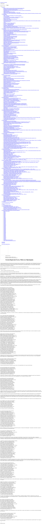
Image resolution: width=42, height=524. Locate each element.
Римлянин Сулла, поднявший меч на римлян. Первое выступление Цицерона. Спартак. (16, 31)
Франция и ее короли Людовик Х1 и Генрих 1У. (10, 106)
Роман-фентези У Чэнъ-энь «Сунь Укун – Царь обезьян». (12, 83)
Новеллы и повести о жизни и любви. (9, 79)
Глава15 (5, 222)
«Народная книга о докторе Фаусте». (9, 113)
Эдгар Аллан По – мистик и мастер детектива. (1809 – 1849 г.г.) (12, 174)
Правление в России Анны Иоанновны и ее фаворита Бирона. (12, 156)
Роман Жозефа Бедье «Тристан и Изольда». (10, 51)
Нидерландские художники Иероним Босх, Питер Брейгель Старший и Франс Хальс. (16, 104)
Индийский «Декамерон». (7, 77)
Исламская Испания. (6, 69)
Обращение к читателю (3, 2)
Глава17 (5, 223)
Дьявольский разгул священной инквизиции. (10, 53)
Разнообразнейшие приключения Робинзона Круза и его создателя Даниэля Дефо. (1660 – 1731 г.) (17, 142)
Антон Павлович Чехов (7, 203)
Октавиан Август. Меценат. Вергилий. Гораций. (10, 36)
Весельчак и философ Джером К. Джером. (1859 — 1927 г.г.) (12, 207)
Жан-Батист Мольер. (6, 131)
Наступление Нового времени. (8, 134)
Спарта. (5, 22)
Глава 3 (5, 213)
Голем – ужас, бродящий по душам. (8, 105)
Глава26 (5, 230)
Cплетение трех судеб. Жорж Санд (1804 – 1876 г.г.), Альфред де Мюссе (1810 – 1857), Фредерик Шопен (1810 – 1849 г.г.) (21, 166)
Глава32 (5, 234)
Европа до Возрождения (5, 45)
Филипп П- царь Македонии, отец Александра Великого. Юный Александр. (14, 27)
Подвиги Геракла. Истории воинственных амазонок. (11, 17)
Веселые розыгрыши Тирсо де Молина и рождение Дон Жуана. (12, 123)
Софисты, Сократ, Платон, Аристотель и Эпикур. (11, 26)
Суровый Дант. (6, 59)
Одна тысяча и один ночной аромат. (9, 65)
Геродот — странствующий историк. (9, 24)
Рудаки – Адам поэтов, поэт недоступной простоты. (11, 66)
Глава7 (4, 216)
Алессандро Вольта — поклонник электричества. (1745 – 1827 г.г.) (13, 148)
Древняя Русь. (6, 54)
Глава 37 (5, 238)
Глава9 (4, 217)
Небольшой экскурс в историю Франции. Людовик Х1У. (11, 129)
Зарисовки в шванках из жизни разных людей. (10, 111)
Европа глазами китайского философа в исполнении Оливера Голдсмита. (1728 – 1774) (16, 145)
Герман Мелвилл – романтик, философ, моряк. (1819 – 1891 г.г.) (12, 172)
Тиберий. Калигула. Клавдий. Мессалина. (9, 38)
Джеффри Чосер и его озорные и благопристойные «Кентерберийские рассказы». (15, 61)
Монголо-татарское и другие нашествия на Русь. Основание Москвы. (13, 55)
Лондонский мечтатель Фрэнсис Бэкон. (9, 119)
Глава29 (5, 232)
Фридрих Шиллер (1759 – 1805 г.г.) (8, 153)
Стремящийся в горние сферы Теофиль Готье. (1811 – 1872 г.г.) (12, 167)
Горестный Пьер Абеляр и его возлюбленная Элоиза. (11, 57)
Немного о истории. (6, 88)
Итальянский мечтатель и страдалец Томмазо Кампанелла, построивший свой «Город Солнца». (17, 121)
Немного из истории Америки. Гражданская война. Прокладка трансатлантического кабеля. (16, 209)
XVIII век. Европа (4, 133)
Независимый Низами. (7, 68)
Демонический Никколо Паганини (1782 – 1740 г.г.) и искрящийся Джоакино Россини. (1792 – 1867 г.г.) (18, 178)
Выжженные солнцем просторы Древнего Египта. (11, 9)
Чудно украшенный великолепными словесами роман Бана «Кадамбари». (14, 78)
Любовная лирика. (6, 52)
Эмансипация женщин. (7, 192)
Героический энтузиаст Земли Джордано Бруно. (10, 96)
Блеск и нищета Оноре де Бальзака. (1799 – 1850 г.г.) (11, 164)
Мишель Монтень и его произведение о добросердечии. (11, 109)
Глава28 (5, 231)
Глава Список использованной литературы (10, 240)
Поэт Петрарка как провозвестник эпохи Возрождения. (11, 89)
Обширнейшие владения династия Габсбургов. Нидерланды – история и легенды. (15, 103)
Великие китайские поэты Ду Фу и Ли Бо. (10, 82)
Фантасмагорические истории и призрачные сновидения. (12, 81)
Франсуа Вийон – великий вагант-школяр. (10, 62)
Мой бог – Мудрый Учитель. (8, 43)
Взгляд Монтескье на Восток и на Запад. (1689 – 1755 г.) (11, 137)
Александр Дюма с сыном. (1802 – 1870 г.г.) (10, 165)
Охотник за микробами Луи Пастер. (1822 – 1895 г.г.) (11, 191)
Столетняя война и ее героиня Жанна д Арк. (10, 60)
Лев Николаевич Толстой (7, 205)
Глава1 (4, 211)
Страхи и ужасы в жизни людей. (8, 154)
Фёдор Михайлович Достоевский (8, 202)
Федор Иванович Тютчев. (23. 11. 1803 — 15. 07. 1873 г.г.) (12, 196)
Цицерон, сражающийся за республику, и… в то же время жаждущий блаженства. (15, 34)
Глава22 (5, 227)
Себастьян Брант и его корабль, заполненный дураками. (11, 112)
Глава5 (4, 214)
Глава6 (4, 215)
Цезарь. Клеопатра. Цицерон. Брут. (8, 32)
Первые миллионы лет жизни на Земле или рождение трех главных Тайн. (14, 8)
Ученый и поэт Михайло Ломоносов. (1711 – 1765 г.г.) (11, 157)
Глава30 (5, 233)
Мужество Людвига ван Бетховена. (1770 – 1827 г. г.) (11, 177)
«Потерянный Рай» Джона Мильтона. (9, 127)
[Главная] (2, 258)
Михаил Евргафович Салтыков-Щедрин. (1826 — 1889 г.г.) (12, 199)
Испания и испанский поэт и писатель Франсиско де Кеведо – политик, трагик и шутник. (16, 122)
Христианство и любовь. (7, 44)
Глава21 (5, 226)
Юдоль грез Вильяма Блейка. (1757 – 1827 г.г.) (10, 144)
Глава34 (5, 236)
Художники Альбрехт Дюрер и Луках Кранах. (10, 114)
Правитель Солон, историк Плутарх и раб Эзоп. (10, 19)
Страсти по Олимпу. (6, 16)
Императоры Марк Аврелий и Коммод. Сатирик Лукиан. (12, 40)
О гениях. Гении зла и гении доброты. (9, 94)
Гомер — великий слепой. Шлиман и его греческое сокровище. (12, 15)
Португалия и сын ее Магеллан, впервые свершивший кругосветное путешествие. (15, 99)
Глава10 (5, 218)
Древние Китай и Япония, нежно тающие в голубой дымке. (12, 12)
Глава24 (5, 228)
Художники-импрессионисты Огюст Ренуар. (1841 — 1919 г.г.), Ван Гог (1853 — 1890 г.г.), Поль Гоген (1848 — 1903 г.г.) (21, 189)
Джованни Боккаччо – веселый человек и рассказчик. (11, 91)
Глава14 (5, 221)
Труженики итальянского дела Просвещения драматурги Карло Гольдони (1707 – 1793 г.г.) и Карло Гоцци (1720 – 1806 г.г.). (21, 147)
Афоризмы (3, 242)
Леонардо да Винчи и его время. (8, 92)
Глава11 (5, 219)
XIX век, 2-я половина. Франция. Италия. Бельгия (9, 184)
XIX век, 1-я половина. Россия (6, 179)
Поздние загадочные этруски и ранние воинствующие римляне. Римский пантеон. (15, 29)
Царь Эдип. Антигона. (7, 18)
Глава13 (5, 220)
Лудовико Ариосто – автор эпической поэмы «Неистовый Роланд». (13, 95)
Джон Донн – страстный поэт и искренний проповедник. (12, 125)
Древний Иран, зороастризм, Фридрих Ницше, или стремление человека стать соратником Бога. (17, 10)
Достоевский (4, 201)
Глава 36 (5, 237)
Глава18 (5, 224)
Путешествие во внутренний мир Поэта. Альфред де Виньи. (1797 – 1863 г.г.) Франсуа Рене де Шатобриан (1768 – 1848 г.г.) (21, 162)
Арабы (3, 63)
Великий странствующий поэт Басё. (9, 86)
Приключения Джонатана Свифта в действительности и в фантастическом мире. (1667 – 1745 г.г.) (17, 143)
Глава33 (5, 235)
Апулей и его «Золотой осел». (8, 41)
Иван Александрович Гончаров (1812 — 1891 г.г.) (11, 197)
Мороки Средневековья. (7, 116)
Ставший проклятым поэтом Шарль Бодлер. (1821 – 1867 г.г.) (12, 186)
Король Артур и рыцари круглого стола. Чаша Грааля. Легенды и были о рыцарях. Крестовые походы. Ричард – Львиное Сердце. (22, 50)
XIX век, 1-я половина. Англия (6, 168)
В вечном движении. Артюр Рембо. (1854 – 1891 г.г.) (11, 188)
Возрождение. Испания (5, 97)
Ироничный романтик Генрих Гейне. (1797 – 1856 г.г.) (11, 176)
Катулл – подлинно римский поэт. (8, 33)
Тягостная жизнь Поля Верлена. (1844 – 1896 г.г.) (10, 187)
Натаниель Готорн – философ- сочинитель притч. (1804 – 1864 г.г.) (13, 173)
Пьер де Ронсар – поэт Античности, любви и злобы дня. (11, 108)
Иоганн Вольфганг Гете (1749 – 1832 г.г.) (9, 152)
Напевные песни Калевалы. (7, 48)
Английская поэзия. (6, 124)
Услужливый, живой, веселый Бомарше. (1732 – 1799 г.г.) (12, 138)
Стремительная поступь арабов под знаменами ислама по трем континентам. (14, 64)
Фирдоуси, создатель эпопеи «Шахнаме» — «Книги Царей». (12, 67)
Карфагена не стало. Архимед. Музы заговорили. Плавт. (11, 30)
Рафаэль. (5, 93)
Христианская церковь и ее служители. (9, 49)
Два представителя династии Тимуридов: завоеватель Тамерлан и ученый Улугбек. (15, 71)
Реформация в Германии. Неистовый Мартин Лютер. (11, 110)
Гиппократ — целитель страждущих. (9, 23)
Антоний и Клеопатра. (7, 35)
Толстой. (3, 204)
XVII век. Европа (4, 120)
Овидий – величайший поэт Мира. (8, 37)
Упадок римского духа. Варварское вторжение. (10, 46)
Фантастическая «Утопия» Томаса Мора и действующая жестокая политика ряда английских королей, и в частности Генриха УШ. (22, 117)
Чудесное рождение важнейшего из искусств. (10, 190)
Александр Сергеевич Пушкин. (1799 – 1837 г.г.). (10, 182)
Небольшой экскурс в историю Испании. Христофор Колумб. (12, 98)
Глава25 (5, 229)
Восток (3, 74)
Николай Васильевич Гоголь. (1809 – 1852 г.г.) (10, 183)
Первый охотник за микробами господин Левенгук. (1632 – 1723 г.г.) (13, 126)
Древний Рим (4, 28)
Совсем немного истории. (7, 185)
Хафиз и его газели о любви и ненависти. (9, 72)
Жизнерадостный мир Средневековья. (9, 58)
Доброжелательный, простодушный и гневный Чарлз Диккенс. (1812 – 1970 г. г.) (15, 171)
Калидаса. (5, 76)
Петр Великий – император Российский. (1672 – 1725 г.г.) (12, 155)
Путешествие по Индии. (7, 75)
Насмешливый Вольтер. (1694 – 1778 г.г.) (9, 135)
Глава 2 (5, 212)
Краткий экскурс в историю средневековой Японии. (11, 84)
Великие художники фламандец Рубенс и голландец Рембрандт (12, 128)
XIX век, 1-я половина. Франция (6, 160)
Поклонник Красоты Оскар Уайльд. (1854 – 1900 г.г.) (11, 206)
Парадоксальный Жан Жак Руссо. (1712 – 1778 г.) (10, 136)
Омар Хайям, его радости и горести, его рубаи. (10, 70)
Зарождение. (5, 14)
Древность (3, 7)
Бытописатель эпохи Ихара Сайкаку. (9, 85)
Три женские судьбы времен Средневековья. (10, 115)
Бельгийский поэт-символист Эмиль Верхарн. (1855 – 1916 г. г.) (13, 193)
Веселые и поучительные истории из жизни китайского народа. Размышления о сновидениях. (17, 80)
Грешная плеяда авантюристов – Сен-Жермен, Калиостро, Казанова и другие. (14, 139)
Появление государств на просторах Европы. (10, 47)
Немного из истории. (7, 195)
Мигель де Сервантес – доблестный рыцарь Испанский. (11, 100)
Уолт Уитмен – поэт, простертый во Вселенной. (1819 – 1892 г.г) (13, 208)
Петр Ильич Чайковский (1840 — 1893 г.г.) (10, 200)
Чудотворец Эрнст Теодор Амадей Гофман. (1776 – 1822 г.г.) (12, 175)
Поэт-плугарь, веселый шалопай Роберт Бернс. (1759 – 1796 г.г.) (13, 146)
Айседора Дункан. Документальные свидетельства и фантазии (11, 210)
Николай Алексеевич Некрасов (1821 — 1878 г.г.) (10, 198)
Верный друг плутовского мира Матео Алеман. (10, 102)
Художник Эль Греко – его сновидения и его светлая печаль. (12, 101)
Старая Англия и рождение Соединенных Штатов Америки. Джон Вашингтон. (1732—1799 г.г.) (17, 141)
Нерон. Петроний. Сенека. (7, 39)
